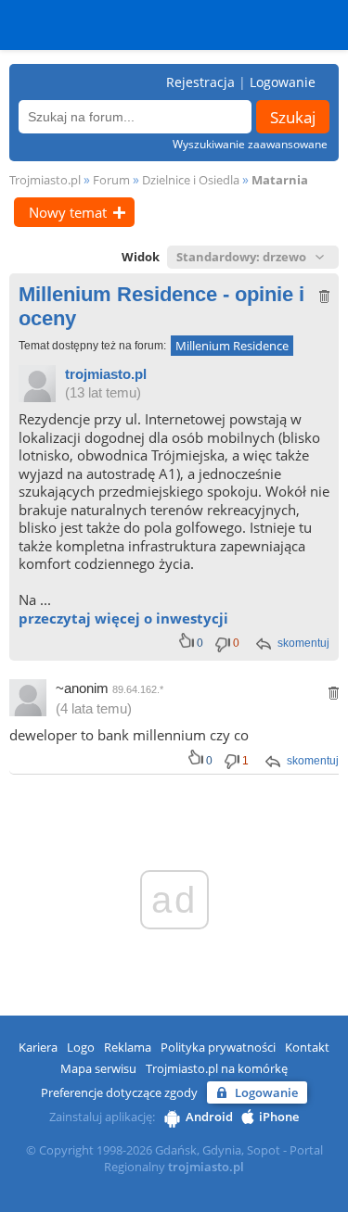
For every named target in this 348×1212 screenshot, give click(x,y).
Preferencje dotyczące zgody (119, 1092)
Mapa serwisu (98, 1068)
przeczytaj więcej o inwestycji (123, 618)
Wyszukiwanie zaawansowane (250, 144)
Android (209, 1116)
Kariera (38, 1047)
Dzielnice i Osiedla (190, 179)
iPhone (279, 1116)
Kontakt (307, 1047)
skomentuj (303, 643)
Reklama (127, 1047)
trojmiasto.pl (106, 374)
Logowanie (283, 82)
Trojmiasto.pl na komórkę (217, 1068)
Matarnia (279, 179)
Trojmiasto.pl (45, 179)
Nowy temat (68, 212)
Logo (81, 1047)
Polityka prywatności (218, 1047)
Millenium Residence (232, 345)
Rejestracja (200, 82)
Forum (111, 179)
